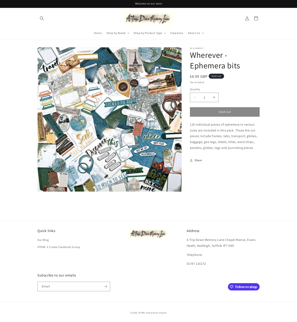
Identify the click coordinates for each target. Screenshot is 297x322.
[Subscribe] (105, 286)
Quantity (195, 89)
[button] (41, 18)
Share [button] (198, 160)
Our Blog (43, 240)
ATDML (141, 312)
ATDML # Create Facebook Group (58, 247)
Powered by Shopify (156, 312)
